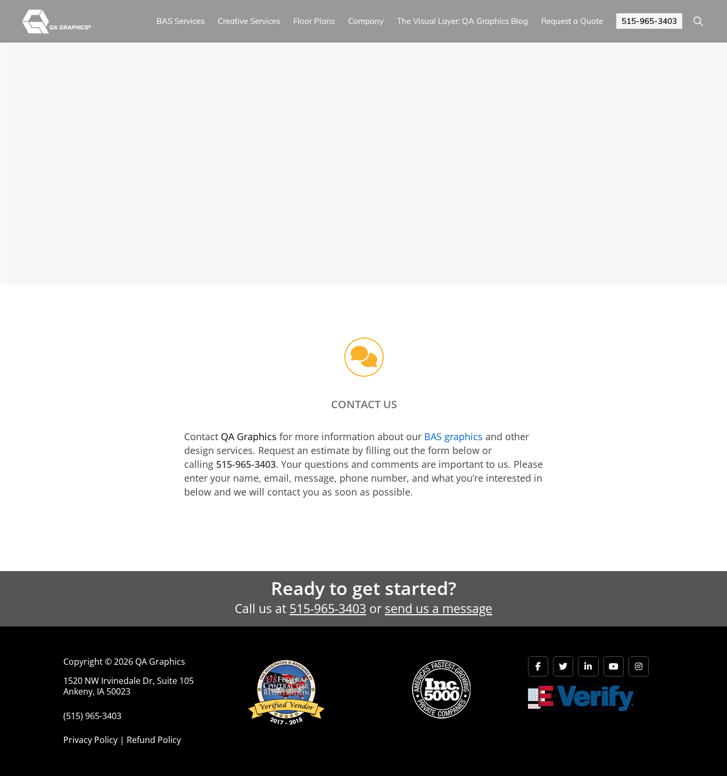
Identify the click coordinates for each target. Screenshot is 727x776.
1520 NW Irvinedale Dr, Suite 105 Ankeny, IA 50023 (128, 686)
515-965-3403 (328, 608)
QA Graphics (249, 436)
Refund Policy (154, 740)
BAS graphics (453, 436)
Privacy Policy (90, 740)
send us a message (438, 608)
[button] (698, 21)
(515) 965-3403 (92, 716)
